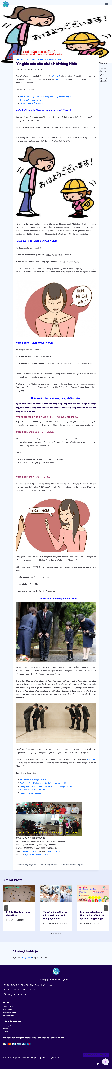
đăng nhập (27, 957)
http (46, 851)
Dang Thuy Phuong (25, 69)
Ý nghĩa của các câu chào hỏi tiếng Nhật (48, 59)
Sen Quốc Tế (60, 79)
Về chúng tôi (7, 1026)
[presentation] (19, 896)
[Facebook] (98, 1064)
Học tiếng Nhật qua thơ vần (31, 100)
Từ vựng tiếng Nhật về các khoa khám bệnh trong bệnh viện (55, 915)
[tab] (51, 933)
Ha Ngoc (86, 923)
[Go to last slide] (6, 908)
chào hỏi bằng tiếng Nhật (26, 865)
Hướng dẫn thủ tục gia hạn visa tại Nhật (104, 72)
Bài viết (5, 1031)
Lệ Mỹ (11, 920)
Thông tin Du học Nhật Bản (30, 793)
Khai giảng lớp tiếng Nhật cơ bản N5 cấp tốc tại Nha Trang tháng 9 (92, 915)
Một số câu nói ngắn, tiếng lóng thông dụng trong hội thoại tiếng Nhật (47, 97)
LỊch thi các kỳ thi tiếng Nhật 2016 (33, 780)
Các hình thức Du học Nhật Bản (32, 790)
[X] (102, 1064)
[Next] (106, 908)
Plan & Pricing (7, 1007)
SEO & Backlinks (8, 1015)
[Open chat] (105, 1061)
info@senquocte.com (29, 851)
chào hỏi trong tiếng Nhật (48, 865)
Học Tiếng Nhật (22, 59)
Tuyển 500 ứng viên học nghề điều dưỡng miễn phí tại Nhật (43, 783)
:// (48, 851)
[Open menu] (106, 4)
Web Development (9, 1012)
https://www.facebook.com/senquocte (39, 855)
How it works (7, 1010)
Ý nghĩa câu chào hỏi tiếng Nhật (72, 865)
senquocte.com (55, 851)
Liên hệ (5, 1029)
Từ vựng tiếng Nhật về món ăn (32, 103)
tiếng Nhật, (56, 76)
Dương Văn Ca (52, 923)
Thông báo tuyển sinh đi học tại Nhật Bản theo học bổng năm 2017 (46, 787)
